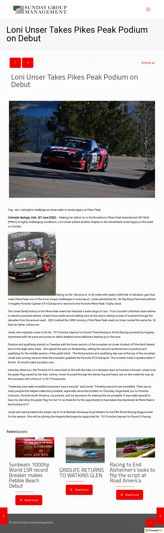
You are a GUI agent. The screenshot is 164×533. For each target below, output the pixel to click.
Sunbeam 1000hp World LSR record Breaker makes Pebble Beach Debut (29, 475)
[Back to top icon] (150, 522)
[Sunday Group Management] (40, 9)
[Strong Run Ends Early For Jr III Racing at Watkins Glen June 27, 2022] (3, 515)
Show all (149, 62)
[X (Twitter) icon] (140, 522)
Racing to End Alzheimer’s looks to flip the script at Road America (132, 472)
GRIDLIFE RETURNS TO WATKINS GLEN (81, 472)
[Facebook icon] (135, 522)
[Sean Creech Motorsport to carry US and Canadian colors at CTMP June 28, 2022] (160, 515)
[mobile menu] (148, 9)
